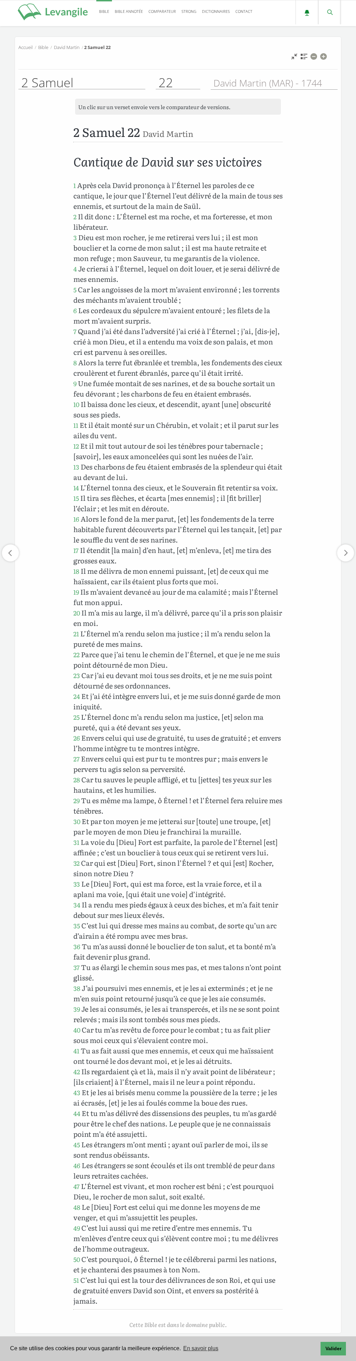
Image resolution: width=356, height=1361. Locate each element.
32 (76, 863)
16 (76, 519)
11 (75, 425)
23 (76, 675)
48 (76, 1207)
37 (76, 967)
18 (76, 571)
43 (76, 1092)
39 (76, 1009)
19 (76, 592)
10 (76, 404)
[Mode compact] (294, 58)
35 (76, 925)
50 (76, 1259)
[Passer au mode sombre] (307, 12)
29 (76, 800)
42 (76, 1071)
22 (76, 654)
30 (76, 821)
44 (76, 1113)
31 (76, 842)
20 (76, 613)
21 (76, 633)
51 (76, 1280)
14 (76, 487)
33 (76, 884)
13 (76, 467)
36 (76, 946)
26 (76, 738)
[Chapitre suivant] (345, 553)
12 (76, 446)
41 (76, 1051)
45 (76, 1144)
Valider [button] (333, 1348)
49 (76, 1228)
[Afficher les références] (304, 58)
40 (76, 1030)
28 (76, 779)
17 (76, 550)
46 (76, 1165)
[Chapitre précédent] (10, 553)
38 (76, 988)
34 (76, 905)
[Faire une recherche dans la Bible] (329, 12)
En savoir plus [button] (200, 1348)
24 (76, 696)
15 (76, 498)
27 (76, 759)
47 (76, 1186)
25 (76, 717)
